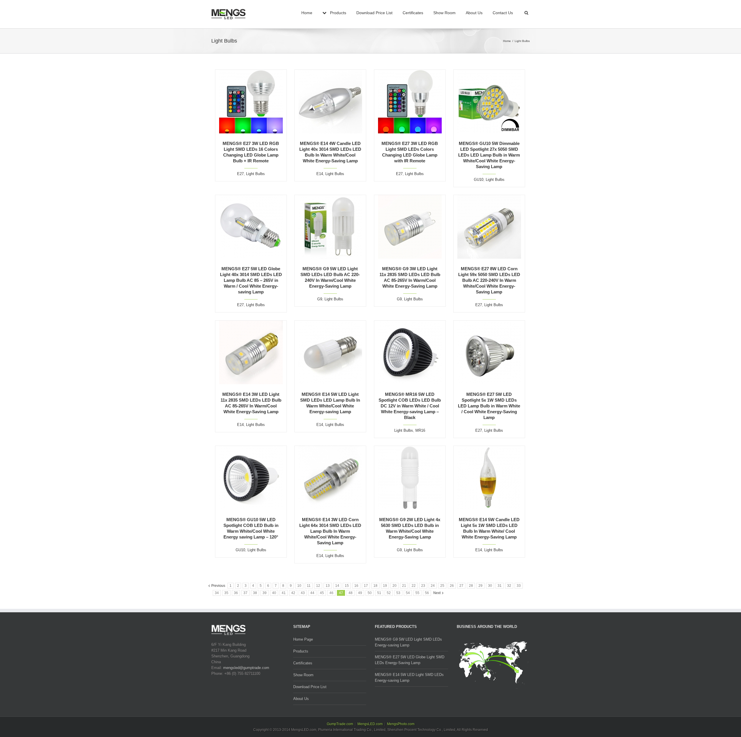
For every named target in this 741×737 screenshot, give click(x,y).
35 (226, 593)
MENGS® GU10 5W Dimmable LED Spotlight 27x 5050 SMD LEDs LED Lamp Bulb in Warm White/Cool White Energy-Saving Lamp (489, 155)
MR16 (420, 430)
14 (337, 586)
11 (309, 586)
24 (433, 586)
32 (509, 586)
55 (417, 593)
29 (480, 586)
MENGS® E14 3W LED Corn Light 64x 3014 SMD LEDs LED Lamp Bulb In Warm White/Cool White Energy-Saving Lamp (330, 531)
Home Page (303, 639)
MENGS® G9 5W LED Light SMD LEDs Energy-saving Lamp (408, 642)
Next (437, 593)
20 (394, 586)
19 (385, 586)
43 (303, 593)
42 (293, 593)
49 (360, 593)
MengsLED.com (370, 724)
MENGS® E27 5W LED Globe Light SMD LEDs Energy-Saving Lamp (409, 660)
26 (452, 586)
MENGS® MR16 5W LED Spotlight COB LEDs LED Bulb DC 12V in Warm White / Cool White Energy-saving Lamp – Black (410, 406)
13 (328, 586)
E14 (319, 174)
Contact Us (503, 12)
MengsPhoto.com (400, 724)
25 (442, 586)
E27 (240, 174)
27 (461, 586)
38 (255, 593)
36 (236, 593)
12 (318, 586)
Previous (218, 586)
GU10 (478, 179)
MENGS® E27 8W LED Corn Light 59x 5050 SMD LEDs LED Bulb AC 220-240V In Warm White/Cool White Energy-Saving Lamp (489, 280)
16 (356, 586)
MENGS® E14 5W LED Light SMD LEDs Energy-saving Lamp (409, 677)
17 (366, 586)
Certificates (413, 12)
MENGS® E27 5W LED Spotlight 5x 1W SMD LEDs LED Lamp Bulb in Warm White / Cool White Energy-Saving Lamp (489, 406)
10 (299, 586)
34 (217, 593)
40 (274, 593)
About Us (474, 12)
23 (423, 586)
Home (306, 12)
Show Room (444, 12)
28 (471, 586)
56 (427, 593)
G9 (319, 299)
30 (490, 586)
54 (408, 593)
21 (404, 586)
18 (375, 586)
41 (284, 593)
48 (351, 593)
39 (265, 593)
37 (245, 593)
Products (300, 651)
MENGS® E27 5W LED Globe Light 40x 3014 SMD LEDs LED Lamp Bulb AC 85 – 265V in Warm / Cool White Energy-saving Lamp (251, 280)
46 (331, 593)
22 (414, 586)
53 (398, 593)
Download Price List (374, 12)
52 (389, 593)
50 (370, 593)
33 (519, 586)
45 (322, 593)
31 (500, 586)
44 (312, 593)
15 (347, 586)
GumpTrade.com (340, 724)
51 (379, 593)
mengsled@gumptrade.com (246, 668)
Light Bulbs (255, 174)
